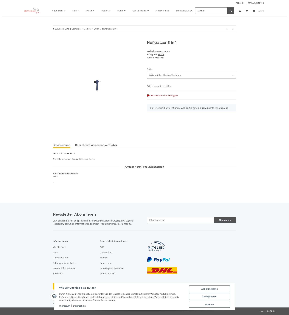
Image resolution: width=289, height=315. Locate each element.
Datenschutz (79, 305)
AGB (102, 247)
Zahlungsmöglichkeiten (64, 263)
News (55, 252)
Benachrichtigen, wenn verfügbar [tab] (96, 145)
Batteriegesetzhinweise (111, 268)
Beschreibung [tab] (61, 145)
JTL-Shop (273, 311)
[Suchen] (230, 10)
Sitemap (104, 257)
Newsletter (58, 273)
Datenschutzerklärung (105, 220)
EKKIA (161, 54)
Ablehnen (209, 304)
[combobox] (191, 75)
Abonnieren (225, 220)
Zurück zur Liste (62, 28)
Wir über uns (59, 247)
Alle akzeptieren (209, 288)
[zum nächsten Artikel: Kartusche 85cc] (233, 29)
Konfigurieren (209, 296)
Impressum (64, 305)
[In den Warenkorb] (55, 39)
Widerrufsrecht (107, 273)
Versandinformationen (64, 268)
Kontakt (239, 2)
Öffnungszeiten (256, 2)
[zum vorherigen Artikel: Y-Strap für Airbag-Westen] (227, 29)
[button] (240, 10)
